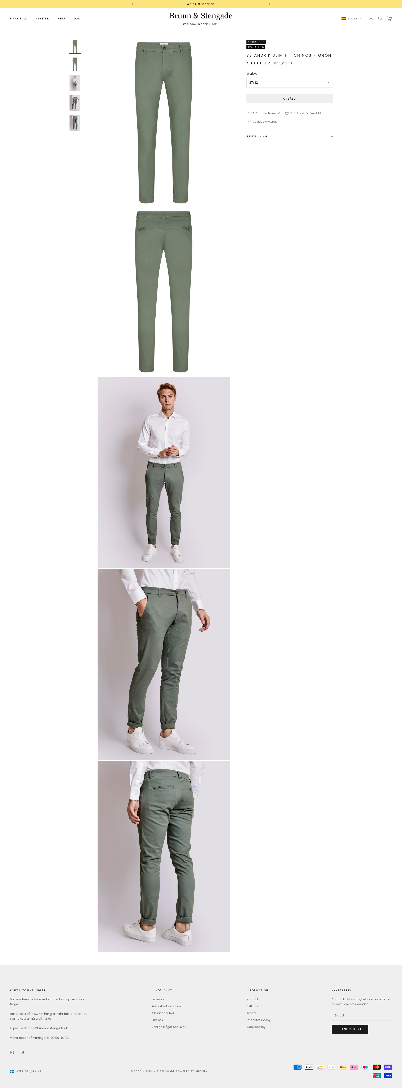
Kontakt (252, 999)
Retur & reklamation (166, 1006)
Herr (62, 18)
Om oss (157, 1020)
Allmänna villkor (163, 1013)
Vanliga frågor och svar (169, 1027)
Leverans (158, 999)
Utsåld (289, 99)
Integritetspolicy (259, 1020)
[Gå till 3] (75, 83)
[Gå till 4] (75, 103)
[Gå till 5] (75, 123)
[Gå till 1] (75, 46)
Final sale (18, 18)
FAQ (35, 1014)
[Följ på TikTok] (23, 1052)
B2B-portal (254, 1006)
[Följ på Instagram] (12, 1052)
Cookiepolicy (256, 1027)
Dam (77, 18)
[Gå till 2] (75, 64)
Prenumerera (350, 1029)
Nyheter (42, 18)
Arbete (252, 1013)
